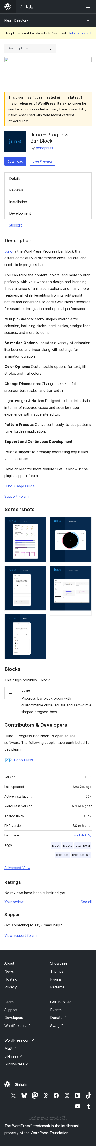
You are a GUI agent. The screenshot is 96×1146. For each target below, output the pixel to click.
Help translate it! (80, 33)
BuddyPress (16, 1064)
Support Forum (16, 496)
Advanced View (17, 867)
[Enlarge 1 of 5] (40, 523)
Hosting (10, 979)
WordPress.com (19, 1040)
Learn (9, 1002)
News (9, 971)
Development (20, 213)
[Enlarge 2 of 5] (40, 572)
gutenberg (83, 845)
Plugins (56, 979)
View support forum (20, 935)
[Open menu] (89, 6)
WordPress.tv (17, 1025)
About (9, 963)
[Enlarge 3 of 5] (40, 620)
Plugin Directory (16, 20)
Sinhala (21, 1084)
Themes (56, 971)
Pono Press (23, 760)
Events (56, 1009)
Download (15, 161)
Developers (13, 1017)
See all (86, 902)
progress (62, 854)
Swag (57, 1025)
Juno (8, 251)
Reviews (16, 190)
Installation (18, 202)
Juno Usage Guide (19, 486)
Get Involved (61, 1002)
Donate (58, 1017)
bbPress (13, 1056)
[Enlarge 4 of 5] (85, 523)
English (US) (83, 835)
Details (14, 178)
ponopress (44, 148)
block (56, 845)
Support (15, 225)
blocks (67, 845)
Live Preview (42, 161)
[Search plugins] (51, 48)
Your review (14, 902)
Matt (10, 1048)
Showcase (58, 963)
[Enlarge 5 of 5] (85, 572)
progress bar (81, 854)
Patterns (57, 987)
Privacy (10, 987)
